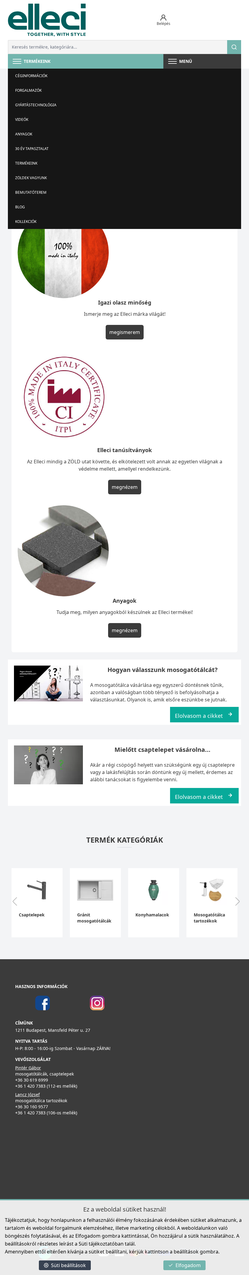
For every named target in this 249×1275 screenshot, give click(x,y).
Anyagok (23, 134)
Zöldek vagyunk (31, 177)
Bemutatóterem (30, 192)
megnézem (125, 487)
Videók (21, 119)
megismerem (124, 332)
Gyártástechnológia (35, 104)
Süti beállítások (68, 1265)
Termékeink (26, 163)
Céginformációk (31, 75)
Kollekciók (25, 221)
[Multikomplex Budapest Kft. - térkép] (115, 1191)
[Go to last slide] (14, 902)
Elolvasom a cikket (199, 715)
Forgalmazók (28, 90)
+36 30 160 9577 (31, 1107)
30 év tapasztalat (32, 148)
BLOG (20, 207)
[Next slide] (237, 902)
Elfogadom (188, 1265)
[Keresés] (234, 47)
